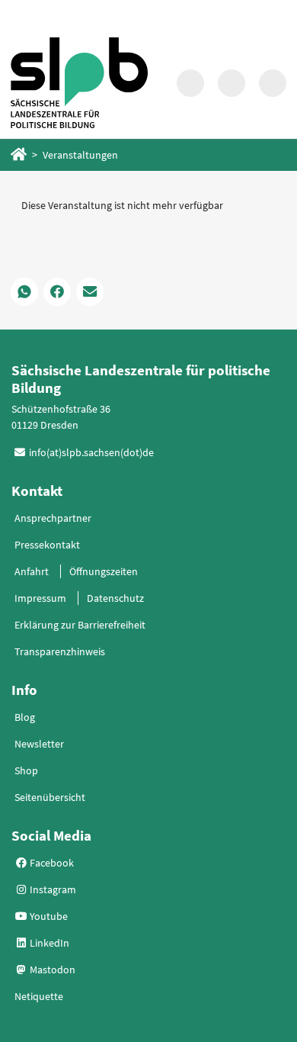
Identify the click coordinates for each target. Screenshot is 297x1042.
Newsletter (39, 744)
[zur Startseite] (79, 82)
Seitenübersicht (49, 797)
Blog (24, 717)
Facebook (50, 863)
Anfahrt (31, 571)
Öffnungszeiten (103, 571)
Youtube (47, 916)
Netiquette (38, 996)
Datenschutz (115, 598)
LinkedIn (48, 943)
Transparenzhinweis (59, 651)
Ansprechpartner (52, 518)
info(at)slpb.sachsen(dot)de (91, 452)
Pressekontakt (47, 545)
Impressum (40, 598)
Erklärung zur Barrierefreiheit (79, 625)
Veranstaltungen (80, 155)
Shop (26, 770)
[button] (24, 291)
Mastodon (51, 969)
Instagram (51, 889)
